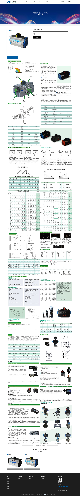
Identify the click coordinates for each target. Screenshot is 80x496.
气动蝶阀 (8, 483)
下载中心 (55, 1)
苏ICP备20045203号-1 (53, 494)
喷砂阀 (8, 481)
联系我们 (69, 1)
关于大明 (33, 1)
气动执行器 (8, 478)
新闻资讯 (62, 1)
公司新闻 (42, 478)
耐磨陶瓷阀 (8, 488)
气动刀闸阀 (8, 486)
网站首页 (25, 1)
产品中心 (40, 1)
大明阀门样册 (31, 478)
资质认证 (47, 1)
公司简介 (19, 478)
